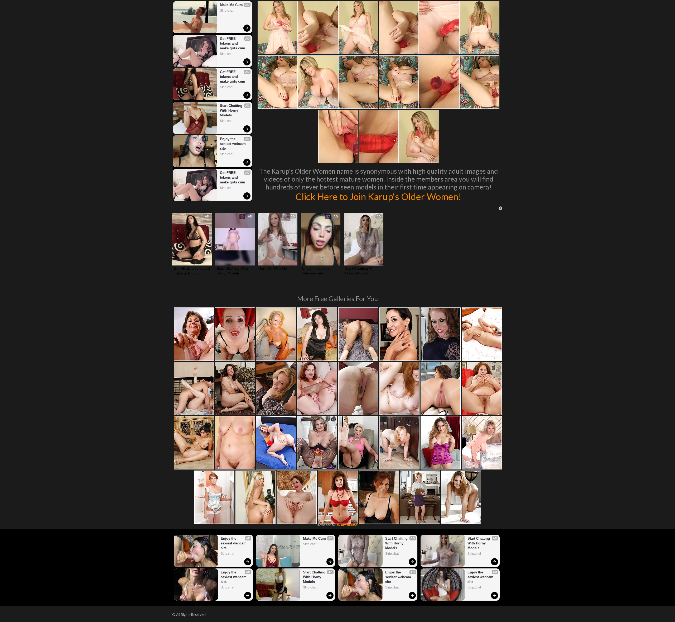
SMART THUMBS (347, 525)
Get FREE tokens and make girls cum (232, 43)
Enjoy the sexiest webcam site (233, 143)
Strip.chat (226, 10)
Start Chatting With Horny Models (231, 110)
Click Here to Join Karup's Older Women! (378, 196)
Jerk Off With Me (273, 268)
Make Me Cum (231, 5)
